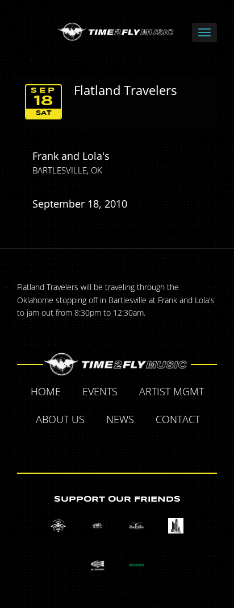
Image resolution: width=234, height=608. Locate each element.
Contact (178, 419)
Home (46, 391)
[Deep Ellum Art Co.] (136, 526)
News (120, 419)
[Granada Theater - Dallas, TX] (176, 526)
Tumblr (130, 446)
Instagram (156, 446)
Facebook (78, 446)
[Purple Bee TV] (58, 526)
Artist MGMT (171, 391)
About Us (60, 419)
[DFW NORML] (136, 565)
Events (100, 391)
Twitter (104, 446)
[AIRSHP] (97, 565)
